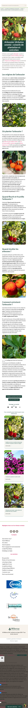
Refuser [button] (1, 655)
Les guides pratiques (7, 566)
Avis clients (5, 542)
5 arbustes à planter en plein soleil (13, 478)
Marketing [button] (2, 700)
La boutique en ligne (7, 562)
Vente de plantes (6, 544)
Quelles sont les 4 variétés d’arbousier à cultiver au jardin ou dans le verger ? (14, 444)
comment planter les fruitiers (14, 396)
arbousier (15, 54)
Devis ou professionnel (7, 574)
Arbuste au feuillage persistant (12, 60)
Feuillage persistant (14, 399)
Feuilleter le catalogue (7, 570)
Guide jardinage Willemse (8, 568)
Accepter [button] (21, 655)
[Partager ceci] (12, 407)
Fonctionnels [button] (3, 683)
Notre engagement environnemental (11, 546)
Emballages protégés (7, 551)
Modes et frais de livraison (8, 560)
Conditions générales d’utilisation (14, 638)
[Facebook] (11, 531)
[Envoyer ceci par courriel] (8, 407)
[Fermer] (26, 5)
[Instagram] (14, 531)
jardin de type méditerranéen (11, 141)
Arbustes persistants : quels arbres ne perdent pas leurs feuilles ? (14, 512)
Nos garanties (5, 558)
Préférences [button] (11, 655)
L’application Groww (7, 564)
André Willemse (6, 540)
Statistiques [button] (2, 691)
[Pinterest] (17, 531)
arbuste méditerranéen (16, 55)
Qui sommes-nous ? (7, 538)
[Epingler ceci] (16, 407)
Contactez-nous (6, 572)
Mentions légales (14, 641)
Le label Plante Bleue (7, 549)
